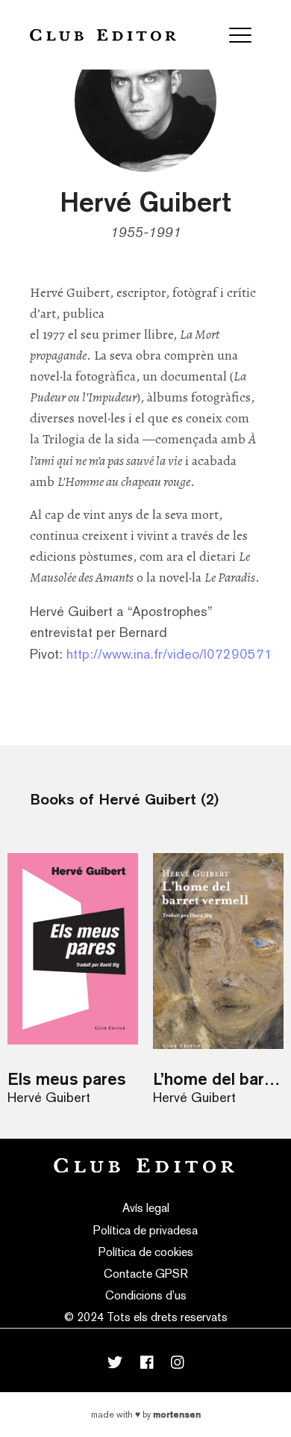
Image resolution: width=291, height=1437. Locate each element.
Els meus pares (66, 1078)
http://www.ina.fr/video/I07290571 (169, 654)
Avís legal (145, 1208)
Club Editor (103, 34)
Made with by (146, 1414)
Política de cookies (145, 1252)
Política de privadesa (145, 1230)
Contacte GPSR (146, 1274)
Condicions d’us (146, 1295)
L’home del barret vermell (218, 1078)
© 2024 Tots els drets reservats (146, 1317)
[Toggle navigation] (240, 35)
